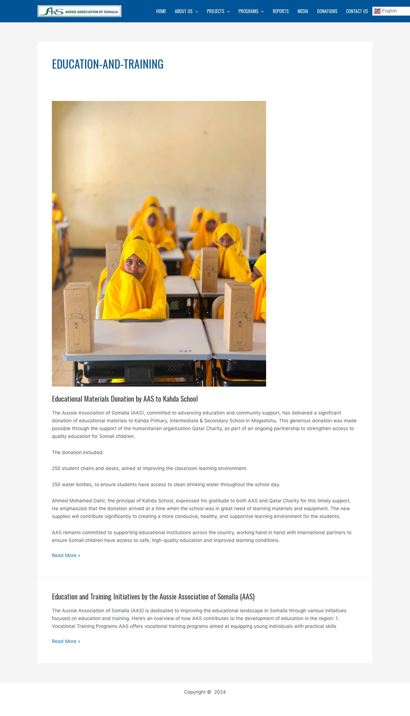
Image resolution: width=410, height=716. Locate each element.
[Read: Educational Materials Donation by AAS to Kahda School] (159, 243)
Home (161, 11)
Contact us (357, 11)
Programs (248, 11)
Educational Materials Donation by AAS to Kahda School (125, 398)
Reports (281, 11)
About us (183, 11)
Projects (215, 11)
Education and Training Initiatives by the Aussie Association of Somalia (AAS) (153, 596)
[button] (195, 11)
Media (303, 11)
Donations (327, 11)
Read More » (66, 555)
